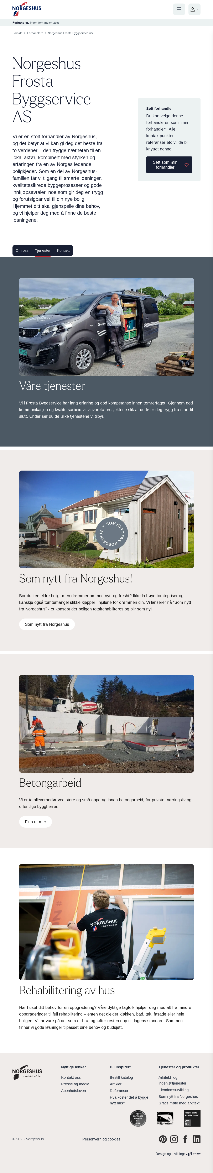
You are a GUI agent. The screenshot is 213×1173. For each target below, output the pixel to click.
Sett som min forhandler (165, 164)
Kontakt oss (71, 1077)
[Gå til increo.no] (193, 1154)
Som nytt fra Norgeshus (178, 1096)
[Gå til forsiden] (26, 9)
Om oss (22, 250)
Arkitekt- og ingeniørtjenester (172, 1080)
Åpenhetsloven (73, 1091)
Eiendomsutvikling (174, 1090)
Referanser (119, 1091)
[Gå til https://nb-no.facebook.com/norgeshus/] (185, 1139)
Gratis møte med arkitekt (179, 1103)
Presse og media (75, 1084)
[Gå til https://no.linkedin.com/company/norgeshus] (197, 1139)
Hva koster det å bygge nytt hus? (129, 1100)
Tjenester (43, 250)
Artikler (115, 1084)
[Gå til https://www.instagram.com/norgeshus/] (174, 1139)
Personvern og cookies (101, 1139)
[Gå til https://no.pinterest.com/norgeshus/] (163, 1139)
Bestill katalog (121, 1077)
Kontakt (63, 250)
